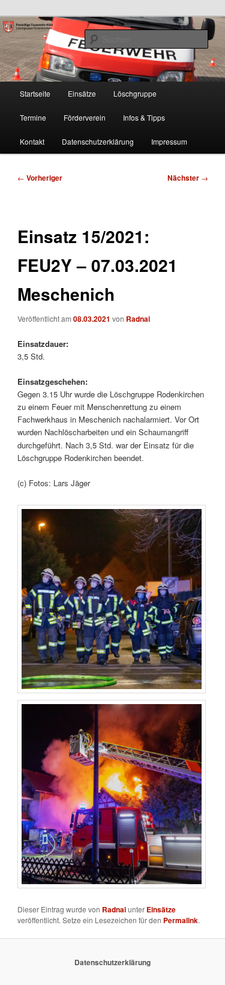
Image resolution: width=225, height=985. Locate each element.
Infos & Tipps (144, 117)
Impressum (169, 141)
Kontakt (32, 141)
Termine (33, 117)
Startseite (35, 93)
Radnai (138, 318)
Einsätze (82, 93)
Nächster (187, 177)
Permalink (180, 920)
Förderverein (85, 117)
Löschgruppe (135, 93)
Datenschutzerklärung (98, 141)
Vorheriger (39, 177)
